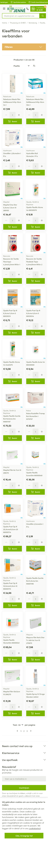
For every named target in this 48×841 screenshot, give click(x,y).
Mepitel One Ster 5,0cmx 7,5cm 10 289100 (10, 207)
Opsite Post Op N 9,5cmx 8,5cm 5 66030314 (33, 313)
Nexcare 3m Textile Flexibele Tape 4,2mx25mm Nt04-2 (34, 261)
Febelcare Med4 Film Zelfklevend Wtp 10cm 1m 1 (12, 102)
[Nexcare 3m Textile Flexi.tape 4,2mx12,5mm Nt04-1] (12, 243)
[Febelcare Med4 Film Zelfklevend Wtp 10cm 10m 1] (35, 83)
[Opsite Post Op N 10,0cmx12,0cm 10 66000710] (12, 565)
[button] (24, 46)
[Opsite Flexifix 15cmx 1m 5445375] (12, 349)
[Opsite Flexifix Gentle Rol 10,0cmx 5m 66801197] (12, 397)
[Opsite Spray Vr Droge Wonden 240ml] (35, 676)
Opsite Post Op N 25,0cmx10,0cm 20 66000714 (10, 529)
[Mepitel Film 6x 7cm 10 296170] (12, 454)
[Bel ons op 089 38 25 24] (27, 9)
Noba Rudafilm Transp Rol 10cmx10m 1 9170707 (35, 416)
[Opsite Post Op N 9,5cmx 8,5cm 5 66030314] (35, 297)
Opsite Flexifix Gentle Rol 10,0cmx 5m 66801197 (11, 419)
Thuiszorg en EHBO (18, 22)
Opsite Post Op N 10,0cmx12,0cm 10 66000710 (10, 586)
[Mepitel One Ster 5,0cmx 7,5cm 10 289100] (12, 189)
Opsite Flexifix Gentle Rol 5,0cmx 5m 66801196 (34, 581)
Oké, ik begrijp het (24, 835)
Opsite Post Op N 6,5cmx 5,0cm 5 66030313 (10, 313)
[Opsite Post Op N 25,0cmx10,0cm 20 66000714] (12, 508)
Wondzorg (33, 22)
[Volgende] (30, 731)
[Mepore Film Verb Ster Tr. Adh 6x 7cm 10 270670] (35, 621)
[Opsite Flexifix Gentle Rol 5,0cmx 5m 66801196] (35, 565)
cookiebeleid (35, 828)
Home (4, 22)
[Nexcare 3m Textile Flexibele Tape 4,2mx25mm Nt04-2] (35, 243)
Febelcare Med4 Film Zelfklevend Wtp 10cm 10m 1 (35, 102)
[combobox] (21, 15)
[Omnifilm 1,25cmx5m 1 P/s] (12, 138)
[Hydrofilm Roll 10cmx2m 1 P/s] (35, 138)
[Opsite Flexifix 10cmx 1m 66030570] (35, 189)
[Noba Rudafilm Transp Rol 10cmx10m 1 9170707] (35, 397)
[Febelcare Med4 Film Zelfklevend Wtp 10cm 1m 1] (12, 83)
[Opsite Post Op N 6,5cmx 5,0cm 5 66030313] (12, 297)
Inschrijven (24, 787)
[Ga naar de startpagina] (16, 8)
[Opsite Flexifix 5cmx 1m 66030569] (35, 349)
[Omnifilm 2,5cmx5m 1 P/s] (35, 508)
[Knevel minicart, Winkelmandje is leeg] (33, 9)
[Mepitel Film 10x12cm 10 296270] (12, 676)
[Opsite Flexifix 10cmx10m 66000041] (12, 621)
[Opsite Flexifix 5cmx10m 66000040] (35, 454)
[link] (18, 731)
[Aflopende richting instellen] (34, 66)
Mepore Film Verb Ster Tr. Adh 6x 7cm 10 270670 (35, 640)
